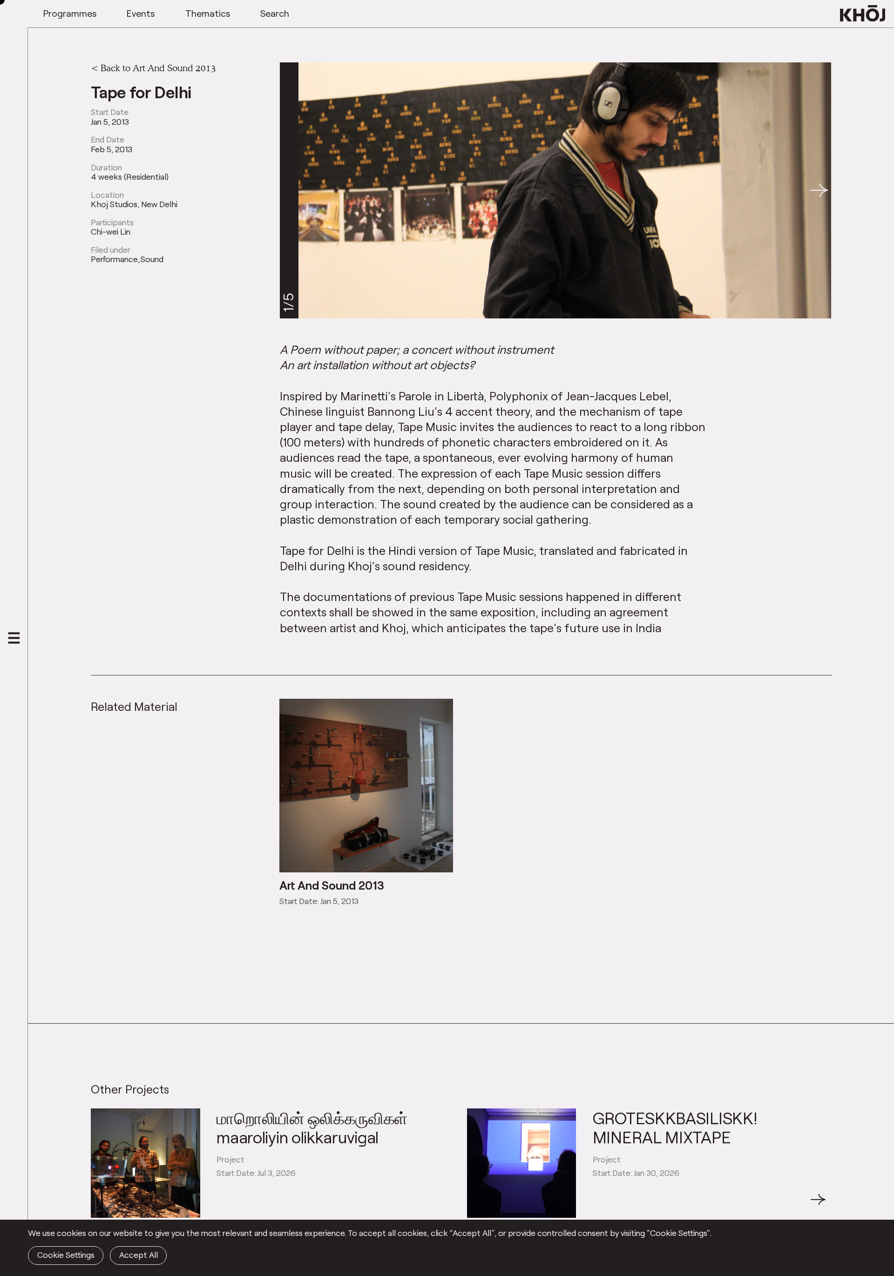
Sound (152, 258)
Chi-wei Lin (110, 231)
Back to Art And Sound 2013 (158, 67)
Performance (114, 258)
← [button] (99, 1204)
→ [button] (818, 1204)
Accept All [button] (138, 1254)
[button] (819, 190)
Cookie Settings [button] (66, 1254)
